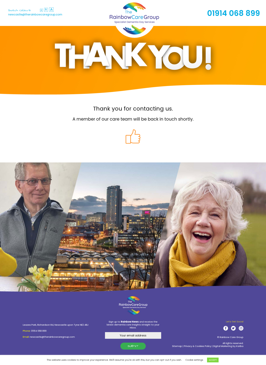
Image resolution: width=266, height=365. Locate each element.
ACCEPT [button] (213, 360)
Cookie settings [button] (194, 359)
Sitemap (177, 346)
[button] (46, 10)
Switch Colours (19, 10)
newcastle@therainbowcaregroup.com (35, 14)
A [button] (41, 10)
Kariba (239, 346)
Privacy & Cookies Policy (197, 346)
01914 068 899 (233, 13)
